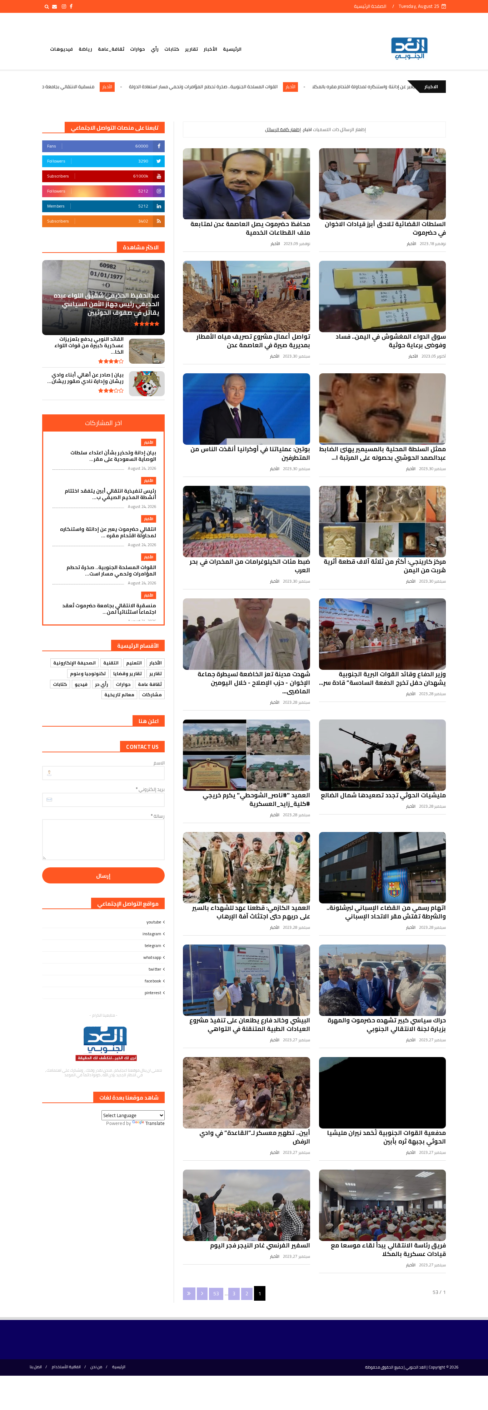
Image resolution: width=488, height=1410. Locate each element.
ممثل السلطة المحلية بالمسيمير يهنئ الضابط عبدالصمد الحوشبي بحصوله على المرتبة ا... (382, 453)
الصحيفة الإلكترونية (74, 662)
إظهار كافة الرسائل (283, 129)
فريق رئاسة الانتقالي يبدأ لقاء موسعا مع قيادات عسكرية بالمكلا (388, 1250)
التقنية (111, 662)
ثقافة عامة (150, 684)
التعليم (134, 662)
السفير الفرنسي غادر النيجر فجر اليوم (260, 1245)
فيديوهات (61, 49)
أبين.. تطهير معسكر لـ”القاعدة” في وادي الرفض (254, 1137)
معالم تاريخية (119, 694)
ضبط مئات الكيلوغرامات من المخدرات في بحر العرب (250, 566)
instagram (152, 934)
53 (216, 1293)
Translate (155, 1123)
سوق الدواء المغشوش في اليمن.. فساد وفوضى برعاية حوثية (391, 341)
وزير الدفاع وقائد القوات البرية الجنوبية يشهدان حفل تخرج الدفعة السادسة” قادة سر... (382, 678)
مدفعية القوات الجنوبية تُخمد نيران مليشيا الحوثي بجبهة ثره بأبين (386, 1137)
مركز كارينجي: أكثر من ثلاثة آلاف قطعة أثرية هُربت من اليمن (385, 566)
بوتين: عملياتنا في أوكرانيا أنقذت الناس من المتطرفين (250, 453)
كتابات (171, 49)
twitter (155, 969)
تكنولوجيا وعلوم (88, 673)
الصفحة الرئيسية (370, 6)
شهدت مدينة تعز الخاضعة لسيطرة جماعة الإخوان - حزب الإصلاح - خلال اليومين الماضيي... (254, 682)
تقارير (191, 49)
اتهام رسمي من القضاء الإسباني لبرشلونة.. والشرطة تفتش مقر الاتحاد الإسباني (386, 912)
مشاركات (152, 694)
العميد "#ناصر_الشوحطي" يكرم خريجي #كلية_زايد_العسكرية (256, 799)
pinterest (153, 992)
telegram (153, 945)
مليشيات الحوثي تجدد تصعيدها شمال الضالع (383, 795)
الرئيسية (232, 49)
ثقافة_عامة (111, 49)
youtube (153, 922)
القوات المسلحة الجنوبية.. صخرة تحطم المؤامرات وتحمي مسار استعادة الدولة (273, 86)
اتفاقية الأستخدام (66, 1367)
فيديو (81, 684)
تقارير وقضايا (127, 673)
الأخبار (210, 49)
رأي (155, 49)
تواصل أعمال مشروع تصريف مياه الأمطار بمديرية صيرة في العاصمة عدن (253, 341)
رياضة (85, 49)
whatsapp (152, 957)
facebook (153, 981)
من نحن (96, 1367)
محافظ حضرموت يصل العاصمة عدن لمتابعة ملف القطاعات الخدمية (250, 228)
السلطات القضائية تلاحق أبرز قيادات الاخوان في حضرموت (385, 228)
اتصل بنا (36, 1367)
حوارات (137, 49)
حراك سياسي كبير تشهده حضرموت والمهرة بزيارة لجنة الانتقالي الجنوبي (387, 1025)
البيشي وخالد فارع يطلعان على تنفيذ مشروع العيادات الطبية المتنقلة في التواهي (249, 1025)
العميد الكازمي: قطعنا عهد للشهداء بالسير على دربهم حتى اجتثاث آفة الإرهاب (251, 912)
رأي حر (101, 684)
